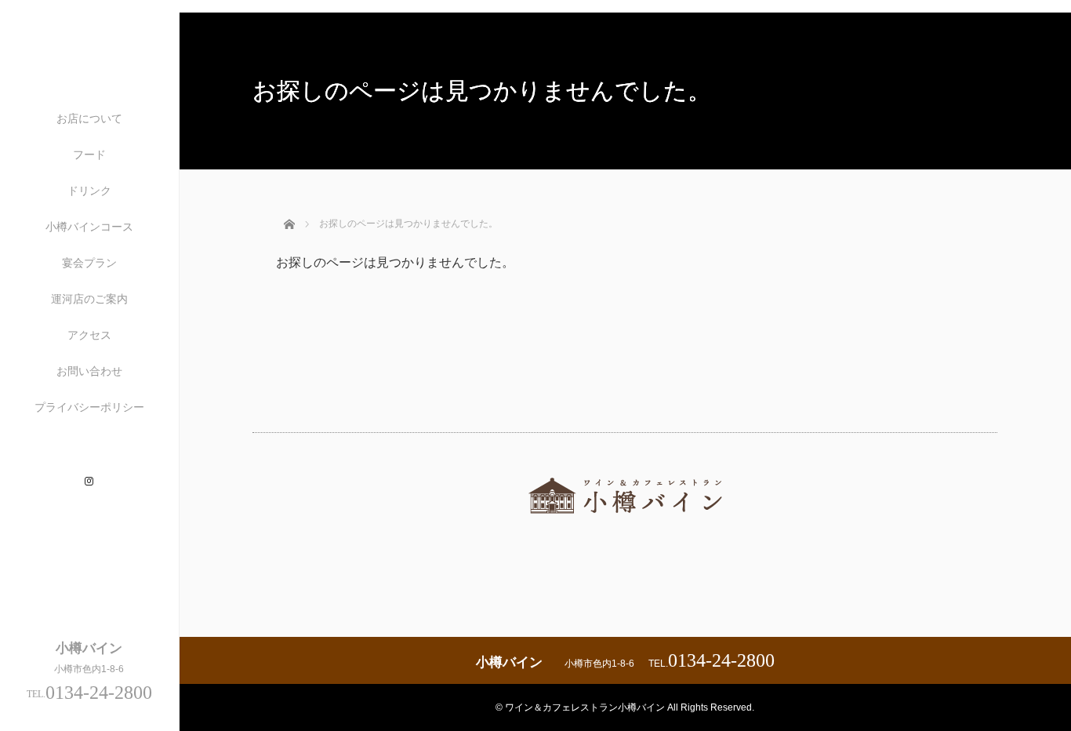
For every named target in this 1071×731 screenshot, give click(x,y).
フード (89, 154)
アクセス (89, 335)
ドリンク (89, 190)
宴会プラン (89, 262)
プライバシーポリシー (89, 407)
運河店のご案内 (89, 299)
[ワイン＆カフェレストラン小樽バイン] (624, 527)
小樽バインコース (89, 226)
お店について (89, 118)
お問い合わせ (89, 371)
